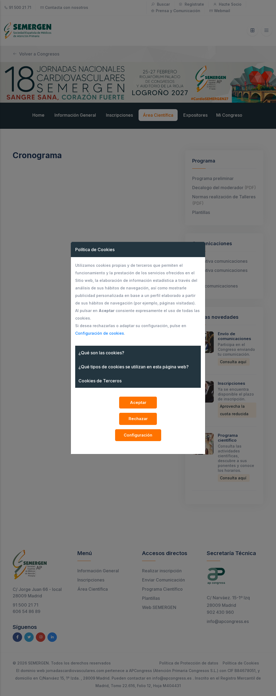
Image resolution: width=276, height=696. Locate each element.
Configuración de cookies (99, 333)
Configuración (138, 435)
